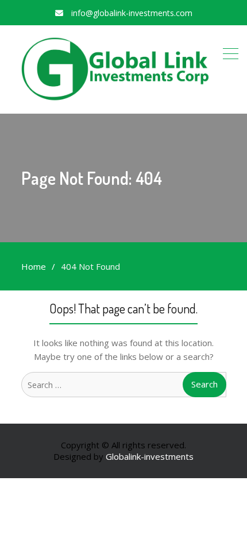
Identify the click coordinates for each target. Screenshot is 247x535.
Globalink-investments (150, 456)
